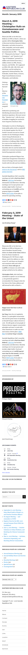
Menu (23, 3)
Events (4, 626)
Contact (4, 618)
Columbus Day (11, 464)
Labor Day (10, 451)
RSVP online (10, 193)
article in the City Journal (9, 169)
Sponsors (5, 648)
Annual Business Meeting (11, 553)
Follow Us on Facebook (12, 479)
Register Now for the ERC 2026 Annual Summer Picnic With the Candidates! (13, 523)
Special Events (8, 564)
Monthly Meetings (16, 206)
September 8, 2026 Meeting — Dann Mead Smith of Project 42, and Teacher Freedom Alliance (13, 512)
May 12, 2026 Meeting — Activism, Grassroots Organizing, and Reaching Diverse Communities (14, 538)
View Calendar (6, 472)
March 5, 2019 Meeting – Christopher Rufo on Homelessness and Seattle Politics (13, 26)
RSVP (4, 641)
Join (3, 629)
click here (11, 180)
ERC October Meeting (13, 469)
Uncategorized (8, 566)
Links (3, 633)
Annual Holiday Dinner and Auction (15, 555)
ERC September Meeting (13, 455)
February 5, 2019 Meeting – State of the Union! (12, 215)
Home (4, 610)
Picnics (6, 562)
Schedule (5, 645)
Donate (4, 622)
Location (5, 637)
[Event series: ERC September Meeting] (17, 453)
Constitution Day (12, 460)
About (4, 614)
